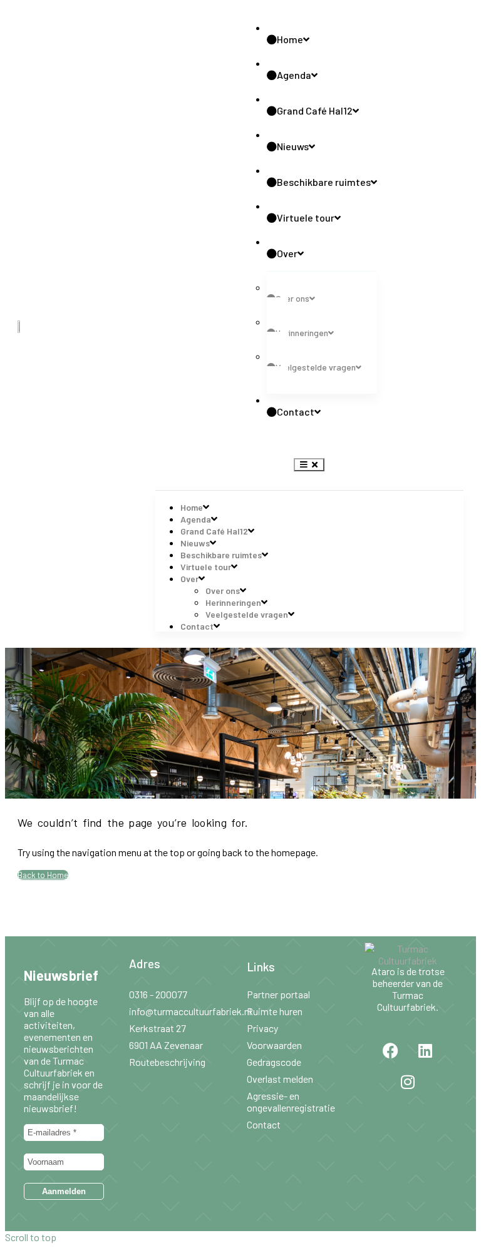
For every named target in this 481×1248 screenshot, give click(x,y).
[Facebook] (390, 1050)
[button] (309, 464)
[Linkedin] (425, 1050)
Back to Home (43, 875)
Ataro (383, 971)
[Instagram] (407, 1082)
